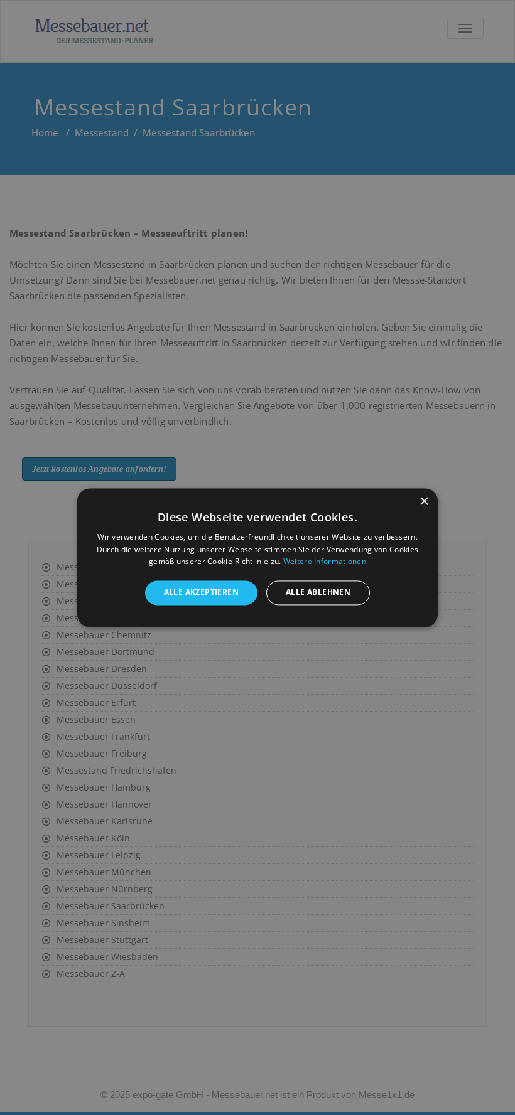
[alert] (257, 557)
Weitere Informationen (324, 562)
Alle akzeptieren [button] (201, 592)
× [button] (423, 501)
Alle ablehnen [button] (318, 592)
